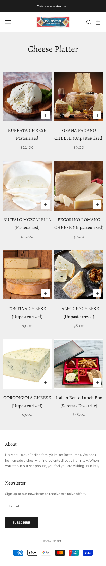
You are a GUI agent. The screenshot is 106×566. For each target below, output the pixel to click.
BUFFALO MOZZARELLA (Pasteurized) (27, 224)
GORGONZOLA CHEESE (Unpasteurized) (27, 402)
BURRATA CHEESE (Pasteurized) (27, 134)
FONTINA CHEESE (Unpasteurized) (27, 312)
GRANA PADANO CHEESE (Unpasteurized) (78, 134)
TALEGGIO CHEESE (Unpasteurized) (79, 312)
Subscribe (21, 523)
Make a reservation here (53, 6)
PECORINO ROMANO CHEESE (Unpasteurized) (78, 224)
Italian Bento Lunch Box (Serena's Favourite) (79, 402)
